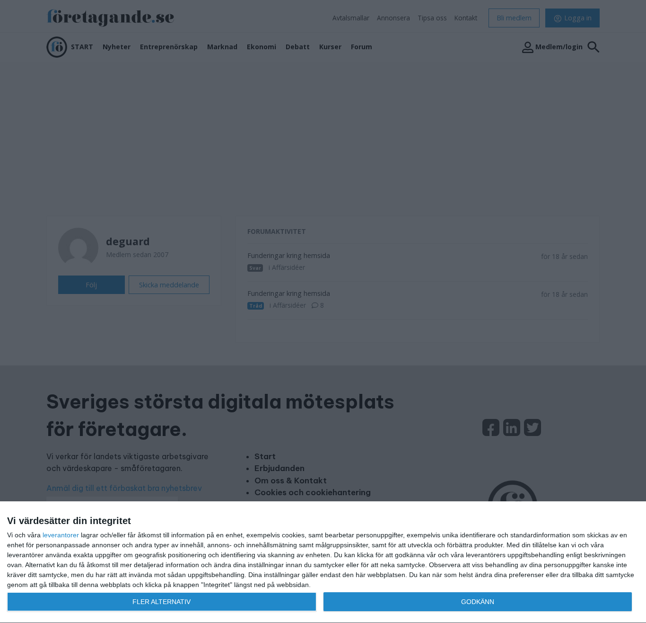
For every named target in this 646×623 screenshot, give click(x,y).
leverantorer (61, 535)
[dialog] (323, 562)
